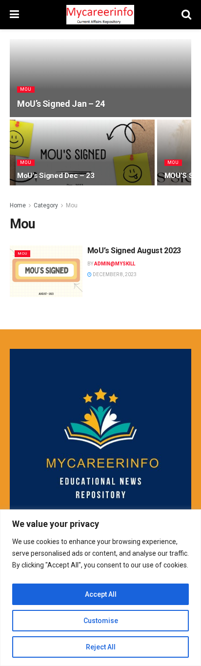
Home (18, 205)
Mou (26, 89)
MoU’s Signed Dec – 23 (56, 175)
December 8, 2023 (114, 274)
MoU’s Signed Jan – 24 (60, 104)
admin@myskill (114, 263)
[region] (100, 587)
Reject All (101, 647)
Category (46, 205)
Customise (100, 621)
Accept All (101, 594)
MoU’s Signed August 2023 (134, 250)
